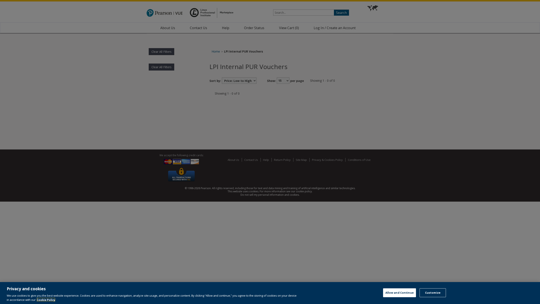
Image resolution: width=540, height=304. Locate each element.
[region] (270, 293)
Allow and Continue (399, 292)
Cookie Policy (46, 299)
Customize (432, 292)
